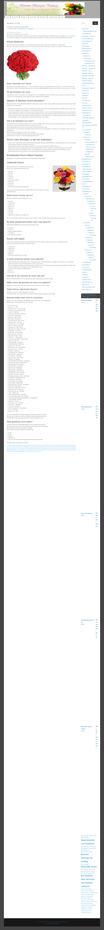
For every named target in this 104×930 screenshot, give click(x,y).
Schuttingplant (93, 905)
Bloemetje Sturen (89, 867)
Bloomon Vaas (83, 873)
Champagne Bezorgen (53, 17)
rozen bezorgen (22, 449)
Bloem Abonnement (93, 846)
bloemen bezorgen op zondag (86, 858)
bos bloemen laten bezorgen (88, 877)
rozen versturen (15, 451)
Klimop (89, 894)
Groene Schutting (84, 894)
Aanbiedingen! (24, 17)
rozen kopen (36, 449)
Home (8, 17)
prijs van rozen (13, 448)
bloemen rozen (21, 445)
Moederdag (10, 229)
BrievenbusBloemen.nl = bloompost (14, 32)
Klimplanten (83, 896)
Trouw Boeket (89, 908)
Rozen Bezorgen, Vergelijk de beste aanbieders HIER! (17, 26)
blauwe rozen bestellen (14, 445)
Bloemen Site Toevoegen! (45, 921)
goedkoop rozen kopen (17, 446)
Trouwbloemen (83, 908)
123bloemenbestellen (93, 835)
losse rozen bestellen (25, 446)
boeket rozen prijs (36, 445)
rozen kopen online (42, 449)
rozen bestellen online (15, 449)
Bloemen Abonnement (92, 848)
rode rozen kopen (27, 448)
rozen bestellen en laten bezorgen (63, 448)
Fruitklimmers (91, 890)
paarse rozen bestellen (55, 446)
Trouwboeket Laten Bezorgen (86, 912)
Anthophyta (30, 86)
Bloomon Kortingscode (91, 871)
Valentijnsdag (52, 46)
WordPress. (57, 923)
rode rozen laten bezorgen (35, 448)
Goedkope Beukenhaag (93, 892)
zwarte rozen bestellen (29, 451)
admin (10, 28)
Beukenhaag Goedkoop (85, 846)
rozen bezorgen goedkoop (29, 449)
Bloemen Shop (15, 17)
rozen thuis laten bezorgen (85, 905)
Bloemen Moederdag (84, 864)
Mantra (53, 923)
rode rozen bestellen (20, 448)
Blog (52, 921)
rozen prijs (69, 449)
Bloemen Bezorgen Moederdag (86, 851)
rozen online (56, 449)
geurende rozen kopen (68, 445)
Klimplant (92, 894)
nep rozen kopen (32, 446)
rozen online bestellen (63, 449)
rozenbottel (73, 88)
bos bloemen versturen (87, 884)
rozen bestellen (43, 448)
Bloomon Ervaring (92, 869)
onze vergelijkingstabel (70, 36)
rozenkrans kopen (22, 451)
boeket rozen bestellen (28, 445)
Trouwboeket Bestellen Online (86, 910)
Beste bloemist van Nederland (87, 842)
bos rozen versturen (52, 445)
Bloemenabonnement (84, 848)
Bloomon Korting (84, 871)
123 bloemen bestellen (85, 835)
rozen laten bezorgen (50, 449)
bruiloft (70, 46)
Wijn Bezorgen (42, 17)
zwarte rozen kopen (37, 451)
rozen (18, 94)
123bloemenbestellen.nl (85, 837)
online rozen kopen (47, 446)
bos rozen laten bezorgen (44, 445)
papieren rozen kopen (63, 446)
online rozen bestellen (39, 446)
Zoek (95, 23)
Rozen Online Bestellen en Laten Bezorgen (25, 28)
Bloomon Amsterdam (84, 869)
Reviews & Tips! (33, 17)
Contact (62, 17)
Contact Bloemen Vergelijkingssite (60, 921)
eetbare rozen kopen (59, 445)
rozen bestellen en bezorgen (52, 448)
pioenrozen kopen (70, 446)
